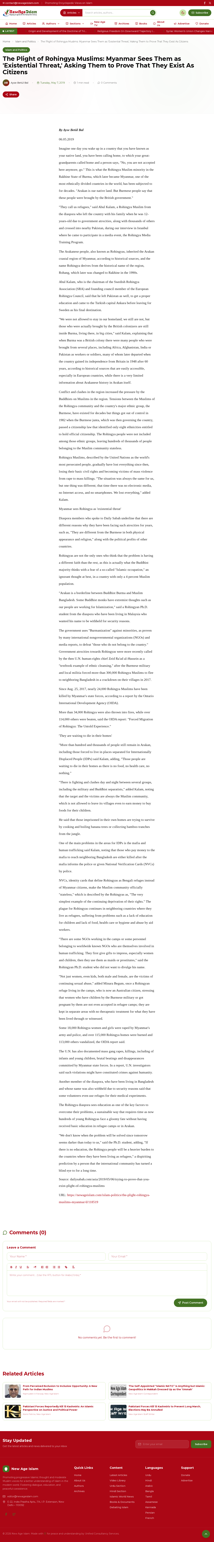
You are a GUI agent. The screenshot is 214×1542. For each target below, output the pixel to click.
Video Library (118, 1480)
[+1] (47, 1267)
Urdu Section (117, 1485)
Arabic (149, 1485)
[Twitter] (14, 1514)
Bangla (149, 1491)
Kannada (150, 1507)
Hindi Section (118, 1491)
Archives (79, 1491)
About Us (79, 1480)
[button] (28, 1267)
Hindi (148, 1480)
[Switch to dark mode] (183, 12)
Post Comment (192, 1302)
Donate (185, 1475)
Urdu (148, 1475)
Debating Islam (119, 1507)
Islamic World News (122, 1496)
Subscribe (201, 1444)
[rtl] (35, 1267)
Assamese (151, 1501)
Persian (150, 1512)
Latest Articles (118, 1475)
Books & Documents (122, 1501)
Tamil (148, 1496)
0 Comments (109, 82)
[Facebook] (6, 1514)
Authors (79, 1485)
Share (13, 94)
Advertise (187, 1480)
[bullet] (59, 1267)
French (149, 1518)
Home (6, 41)
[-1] (42, 1267)
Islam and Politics (25, 41)
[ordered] (54, 1267)
